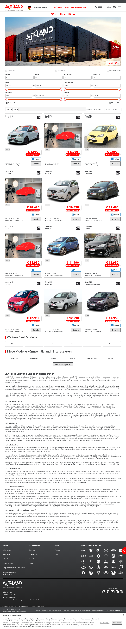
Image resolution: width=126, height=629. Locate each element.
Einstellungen (104, 623)
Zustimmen (117, 623)
